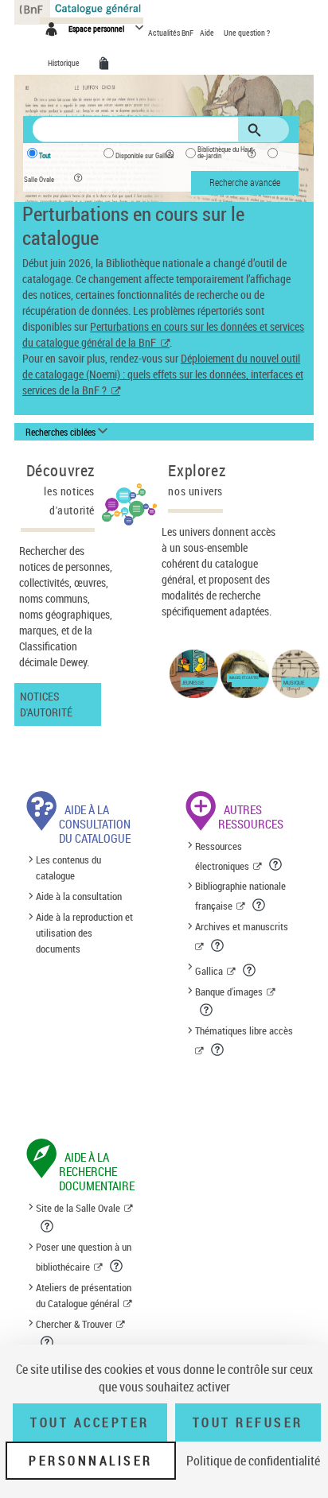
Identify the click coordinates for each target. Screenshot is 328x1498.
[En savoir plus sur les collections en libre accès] (218, 1050)
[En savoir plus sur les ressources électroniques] (276, 864)
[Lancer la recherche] (257, 130)
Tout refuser (248, 1422)
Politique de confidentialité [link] (253, 1460)
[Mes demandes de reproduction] (106, 63)
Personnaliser (91, 1460)
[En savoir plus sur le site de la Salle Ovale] (48, 1226)
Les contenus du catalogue (68, 868)
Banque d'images (229, 991)
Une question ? (247, 32)
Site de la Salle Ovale (78, 1208)
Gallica (209, 971)
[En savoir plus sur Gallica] (250, 970)
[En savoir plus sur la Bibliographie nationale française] (259, 905)
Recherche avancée (244, 182)
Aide (208, 32)
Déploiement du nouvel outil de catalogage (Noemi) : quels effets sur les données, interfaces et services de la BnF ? (162, 374)
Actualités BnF (171, 32)
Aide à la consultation (79, 896)
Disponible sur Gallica (144, 156)
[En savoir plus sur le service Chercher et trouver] (48, 1342)
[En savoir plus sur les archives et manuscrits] (218, 945)
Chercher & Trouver (74, 1324)
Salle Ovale (39, 180)
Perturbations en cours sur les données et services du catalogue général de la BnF (163, 334)
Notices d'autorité (46, 704)
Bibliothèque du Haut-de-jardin (226, 152)
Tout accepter (90, 1422)
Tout (45, 156)
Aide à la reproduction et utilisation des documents (84, 933)
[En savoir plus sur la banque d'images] (207, 1010)
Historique (64, 62)
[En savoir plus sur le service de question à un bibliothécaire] (117, 1266)
